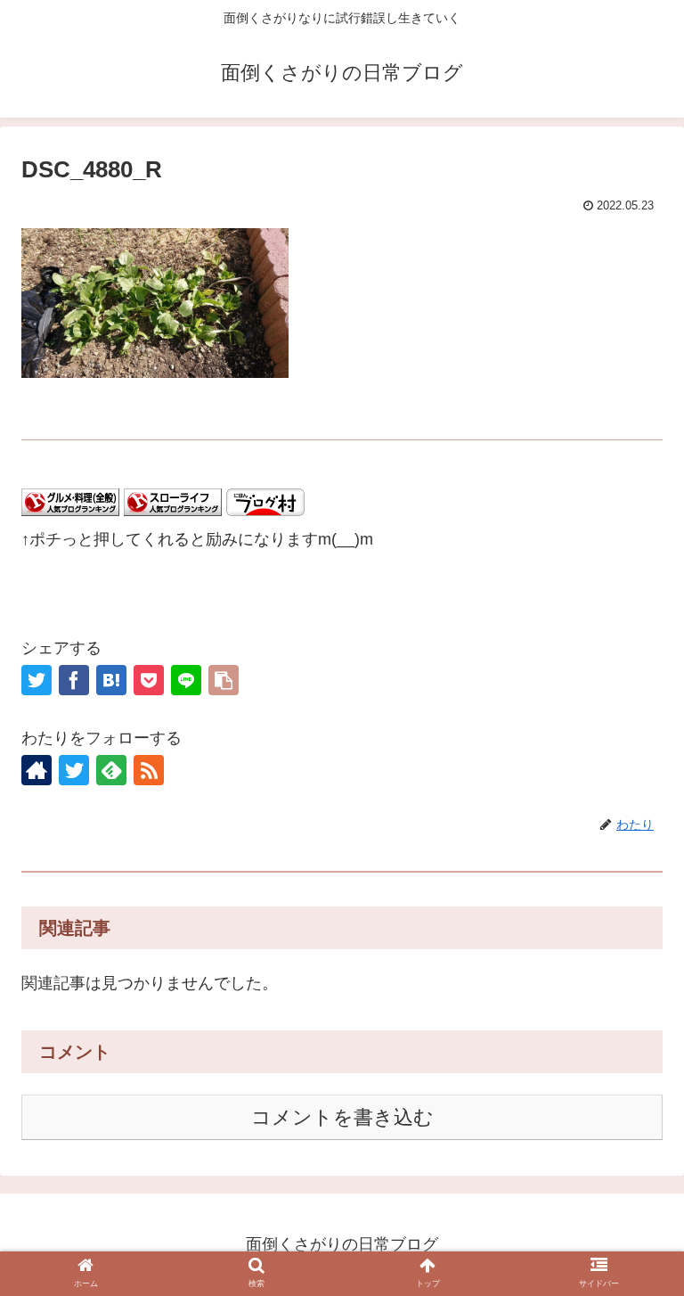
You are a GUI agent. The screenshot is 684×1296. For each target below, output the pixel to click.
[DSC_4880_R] (111, 680)
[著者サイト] (36, 770)
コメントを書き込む (342, 1117)
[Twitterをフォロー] (74, 770)
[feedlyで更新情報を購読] (111, 770)
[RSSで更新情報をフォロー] (149, 770)
